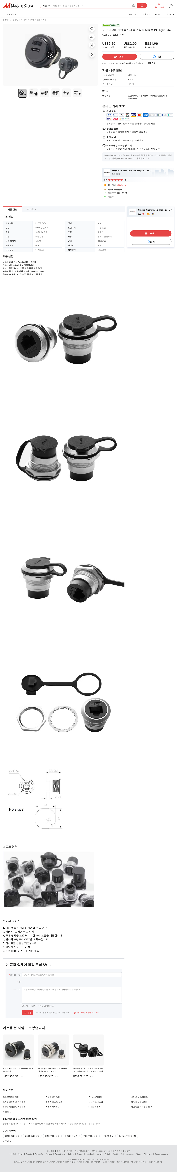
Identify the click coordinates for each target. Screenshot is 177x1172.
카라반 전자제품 (53, 1107)
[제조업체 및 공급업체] (18, 6)
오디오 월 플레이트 (139, 1097)
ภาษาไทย (130, 1154)
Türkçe (138, 1154)
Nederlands (90, 1154)
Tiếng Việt (148, 1154)
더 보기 (6, 1141)
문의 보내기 (119, 56)
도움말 (145, 14)
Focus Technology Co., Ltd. (92, 1159)
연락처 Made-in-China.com (102, 1151)
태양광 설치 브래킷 (139, 1102)
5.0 (140, 214)
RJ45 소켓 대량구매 (127, 1136)
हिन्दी (122, 1154)
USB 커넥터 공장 (32, 1136)
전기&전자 (16, 20)
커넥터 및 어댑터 (53, 1097)
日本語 (115, 1154)
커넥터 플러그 (71, 1136)
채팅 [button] (159, 56)
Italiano (71, 1154)
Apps (157, 14)
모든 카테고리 (12, 14)
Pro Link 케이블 (95, 1097)
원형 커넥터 (41, 20)
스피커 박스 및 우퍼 (54, 1102)
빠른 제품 (118, 1151)
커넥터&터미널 (28, 20)
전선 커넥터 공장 (12, 1136)
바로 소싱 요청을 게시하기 (86, 1012)
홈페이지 (6, 20)
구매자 (131, 14)
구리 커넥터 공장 (90, 1136)
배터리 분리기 (94, 1107)
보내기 (27, 1012)
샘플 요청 (151, 63)
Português (39, 1154)
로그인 (171, 7)
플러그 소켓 (108, 1136)
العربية (99, 1154)
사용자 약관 (67, 1151)
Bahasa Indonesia (161, 1154)
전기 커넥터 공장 (52, 1136)
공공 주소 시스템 (95, 1102)
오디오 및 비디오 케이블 (13, 1102)
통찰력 (127, 1151)
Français (49, 1154)
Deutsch (80, 1154)
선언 (58, 1151)
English (20, 1154)
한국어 (107, 1154)
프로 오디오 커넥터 (11, 1097)
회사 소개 (50, 1151)
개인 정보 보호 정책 (82, 1151)
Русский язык (60, 1154)
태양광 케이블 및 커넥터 (13, 1107)
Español (29, 1154)
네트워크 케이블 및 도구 (141, 1107)
